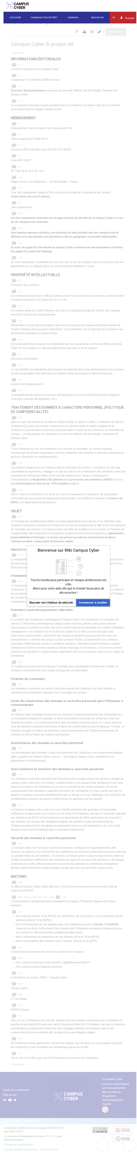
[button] (51, 603)
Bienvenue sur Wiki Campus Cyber (68, 550)
